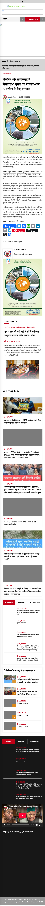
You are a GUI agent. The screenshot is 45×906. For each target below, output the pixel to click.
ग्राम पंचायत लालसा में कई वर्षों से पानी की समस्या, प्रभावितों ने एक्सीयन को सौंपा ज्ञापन (28, 635)
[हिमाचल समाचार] (10, 703)
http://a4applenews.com (23, 254)
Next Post (9, 321)
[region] (22, 12)
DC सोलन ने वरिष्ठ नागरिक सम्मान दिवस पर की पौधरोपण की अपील (20, 523)
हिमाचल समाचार (22, 703)
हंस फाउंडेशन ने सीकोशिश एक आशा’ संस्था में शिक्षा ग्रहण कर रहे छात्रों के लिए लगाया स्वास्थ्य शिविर (28, 693)
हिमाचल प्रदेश (7, 73)
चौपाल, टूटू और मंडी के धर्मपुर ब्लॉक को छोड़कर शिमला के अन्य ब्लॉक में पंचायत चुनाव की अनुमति (27, 659)
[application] (22, 815)
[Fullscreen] (40, 825)
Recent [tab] (22, 602)
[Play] (5, 825)
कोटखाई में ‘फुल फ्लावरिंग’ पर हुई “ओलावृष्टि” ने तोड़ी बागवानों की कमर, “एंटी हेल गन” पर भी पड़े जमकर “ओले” (21, 556)
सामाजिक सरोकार (21, 327)
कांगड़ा (13, 327)
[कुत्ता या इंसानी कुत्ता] (10, 623)
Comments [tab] (36, 602)
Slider (7, 327)
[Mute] (36, 825)
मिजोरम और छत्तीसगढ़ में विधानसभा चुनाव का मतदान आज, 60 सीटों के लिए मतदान (21, 84)
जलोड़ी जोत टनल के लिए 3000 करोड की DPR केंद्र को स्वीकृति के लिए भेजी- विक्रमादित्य (28, 681)
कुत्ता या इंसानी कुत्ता (21, 623)
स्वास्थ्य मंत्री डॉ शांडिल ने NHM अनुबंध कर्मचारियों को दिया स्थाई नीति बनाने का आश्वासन (22, 421)
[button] (4, 12)
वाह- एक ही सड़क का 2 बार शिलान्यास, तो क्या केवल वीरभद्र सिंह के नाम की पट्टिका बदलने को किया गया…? (28, 612)
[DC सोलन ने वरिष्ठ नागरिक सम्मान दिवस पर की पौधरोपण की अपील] (22, 507)
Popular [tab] (9, 602)
